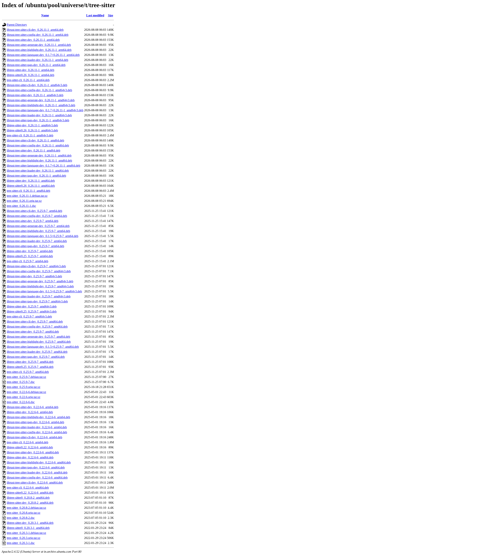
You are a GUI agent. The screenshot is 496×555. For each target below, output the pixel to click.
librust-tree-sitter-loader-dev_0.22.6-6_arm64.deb (37, 427)
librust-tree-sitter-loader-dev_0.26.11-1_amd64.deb (38, 170)
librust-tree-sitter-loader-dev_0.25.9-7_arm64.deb (37, 241)
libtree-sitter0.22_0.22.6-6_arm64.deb (30, 447)
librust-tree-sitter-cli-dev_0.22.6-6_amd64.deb (35, 482)
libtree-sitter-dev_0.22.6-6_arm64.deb (30, 412)
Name (45, 15)
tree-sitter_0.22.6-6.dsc (21, 402)
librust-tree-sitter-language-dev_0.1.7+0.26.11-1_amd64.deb (43, 165)
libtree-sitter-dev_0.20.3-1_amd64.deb (30, 522)
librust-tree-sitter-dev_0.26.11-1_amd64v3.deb (35, 95)
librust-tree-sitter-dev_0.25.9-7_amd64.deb (33, 331)
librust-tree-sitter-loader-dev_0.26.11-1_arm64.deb (37, 60)
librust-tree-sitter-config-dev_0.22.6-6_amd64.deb (37, 477)
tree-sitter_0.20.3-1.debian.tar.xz (26, 532)
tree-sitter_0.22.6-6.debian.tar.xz (26, 392)
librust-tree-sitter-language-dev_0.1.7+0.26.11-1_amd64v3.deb (45, 110)
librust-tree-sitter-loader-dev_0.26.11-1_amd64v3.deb (39, 115)
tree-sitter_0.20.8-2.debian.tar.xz (26, 507)
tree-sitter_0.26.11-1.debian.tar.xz (27, 195)
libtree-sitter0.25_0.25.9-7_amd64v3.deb (32, 311)
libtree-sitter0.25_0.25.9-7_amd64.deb (30, 366)
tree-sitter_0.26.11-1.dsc (21, 205)
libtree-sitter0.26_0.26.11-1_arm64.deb (30, 75)
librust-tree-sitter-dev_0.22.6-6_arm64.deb (32, 407)
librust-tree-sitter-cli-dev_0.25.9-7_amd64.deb (35, 321)
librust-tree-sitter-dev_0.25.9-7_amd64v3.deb (34, 276)
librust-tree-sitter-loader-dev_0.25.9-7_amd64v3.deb (39, 296)
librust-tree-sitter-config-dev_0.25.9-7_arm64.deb (37, 216)
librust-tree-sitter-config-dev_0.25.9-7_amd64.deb (37, 326)
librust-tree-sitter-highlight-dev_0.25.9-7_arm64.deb (38, 231)
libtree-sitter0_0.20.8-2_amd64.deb (28, 497)
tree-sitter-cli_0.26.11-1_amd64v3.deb (30, 135)
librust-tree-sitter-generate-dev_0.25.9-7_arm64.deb (38, 226)
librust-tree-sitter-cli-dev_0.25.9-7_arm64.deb (34, 210)
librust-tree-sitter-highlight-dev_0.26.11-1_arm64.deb (39, 49)
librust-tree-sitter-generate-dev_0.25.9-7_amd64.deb (38, 336)
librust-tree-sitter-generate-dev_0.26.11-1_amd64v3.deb (41, 100)
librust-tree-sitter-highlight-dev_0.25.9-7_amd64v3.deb (40, 286)
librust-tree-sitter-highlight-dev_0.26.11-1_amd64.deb (39, 160)
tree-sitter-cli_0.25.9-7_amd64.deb (28, 371)
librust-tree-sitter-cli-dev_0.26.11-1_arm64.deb (35, 29)
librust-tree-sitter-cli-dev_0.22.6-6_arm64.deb (34, 437)
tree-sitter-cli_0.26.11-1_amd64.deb (28, 190)
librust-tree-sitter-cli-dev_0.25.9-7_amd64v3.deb (36, 266)
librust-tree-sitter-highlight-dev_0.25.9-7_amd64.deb (39, 341)
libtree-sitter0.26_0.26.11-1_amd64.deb (31, 185)
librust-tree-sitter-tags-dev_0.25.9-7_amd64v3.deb (37, 301)
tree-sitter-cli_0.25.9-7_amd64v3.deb (29, 316)
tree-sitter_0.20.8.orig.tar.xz (23, 512)
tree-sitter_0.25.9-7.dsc (21, 382)
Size (110, 15)
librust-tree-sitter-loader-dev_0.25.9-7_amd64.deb (37, 351)
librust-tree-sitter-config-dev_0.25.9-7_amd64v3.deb (39, 271)
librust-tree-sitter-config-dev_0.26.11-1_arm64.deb (37, 34)
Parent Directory (17, 24)
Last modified (95, 15)
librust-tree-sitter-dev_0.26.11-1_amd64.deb (33, 150)
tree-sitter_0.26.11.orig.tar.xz (24, 200)
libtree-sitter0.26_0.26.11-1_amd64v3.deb (32, 130)
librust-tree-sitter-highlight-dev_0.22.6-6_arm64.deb (38, 417)
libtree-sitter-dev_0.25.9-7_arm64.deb (30, 251)
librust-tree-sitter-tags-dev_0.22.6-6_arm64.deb (35, 422)
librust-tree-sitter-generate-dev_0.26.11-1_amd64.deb (39, 155)
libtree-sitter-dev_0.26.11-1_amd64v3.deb (32, 125)
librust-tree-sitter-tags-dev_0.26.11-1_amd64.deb (36, 175)
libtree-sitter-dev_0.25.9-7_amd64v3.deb (32, 306)
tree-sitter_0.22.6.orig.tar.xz (23, 397)
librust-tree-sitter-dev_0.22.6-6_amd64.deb (33, 452)
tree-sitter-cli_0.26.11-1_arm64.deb (28, 80)
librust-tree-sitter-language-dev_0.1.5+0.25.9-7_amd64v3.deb (44, 291)
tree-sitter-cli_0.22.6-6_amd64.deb (28, 487)
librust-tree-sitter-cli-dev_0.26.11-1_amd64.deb (35, 140)
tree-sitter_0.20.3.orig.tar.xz (23, 538)
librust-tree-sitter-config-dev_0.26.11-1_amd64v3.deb (39, 90)
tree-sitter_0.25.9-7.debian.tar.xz (26, 377)
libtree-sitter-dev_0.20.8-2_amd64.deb (30, 502)
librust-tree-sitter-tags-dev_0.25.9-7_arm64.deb (35, 246)
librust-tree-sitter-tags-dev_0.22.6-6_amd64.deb (36, 467)
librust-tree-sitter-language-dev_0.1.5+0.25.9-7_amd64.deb (43, 346)
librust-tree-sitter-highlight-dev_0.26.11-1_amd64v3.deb (41, 105)
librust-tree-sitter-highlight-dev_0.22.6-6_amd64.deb (39, 462)
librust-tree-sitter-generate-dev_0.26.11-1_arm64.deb (39, 44)
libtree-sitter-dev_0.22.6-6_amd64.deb (30, 457)
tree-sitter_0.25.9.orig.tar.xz (23, 387)
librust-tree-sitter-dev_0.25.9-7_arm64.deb (32, 221)
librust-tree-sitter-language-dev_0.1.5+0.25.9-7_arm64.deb (42, 236)
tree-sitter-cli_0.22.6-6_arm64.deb (27, 442)
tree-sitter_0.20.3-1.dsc (21, 543)
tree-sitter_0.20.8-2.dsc (21, 517)
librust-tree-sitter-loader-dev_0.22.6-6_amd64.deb (37, 472)
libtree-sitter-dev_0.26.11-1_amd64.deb (31, 180)
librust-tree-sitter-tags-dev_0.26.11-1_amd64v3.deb (38, 120)
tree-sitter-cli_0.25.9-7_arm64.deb (27, 261)
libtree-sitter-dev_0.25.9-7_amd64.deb (30, 361)
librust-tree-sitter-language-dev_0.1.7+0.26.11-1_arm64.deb (43, 55)
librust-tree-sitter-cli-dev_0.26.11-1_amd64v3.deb (37, 85)
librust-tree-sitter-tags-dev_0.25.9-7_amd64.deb (36, 356)
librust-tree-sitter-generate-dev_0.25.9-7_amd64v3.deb (40, 281)
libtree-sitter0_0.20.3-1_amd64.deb (28, 527)
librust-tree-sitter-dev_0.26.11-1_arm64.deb (33, 39)
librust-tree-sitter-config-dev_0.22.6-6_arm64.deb (37, 432)
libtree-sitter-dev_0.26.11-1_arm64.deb (30, 70)
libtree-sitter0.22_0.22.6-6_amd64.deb (30, 492)
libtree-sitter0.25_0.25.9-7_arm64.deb (30, 256)
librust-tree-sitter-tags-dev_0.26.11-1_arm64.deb (36, 65)
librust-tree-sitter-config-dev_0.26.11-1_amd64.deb (38, 145)
